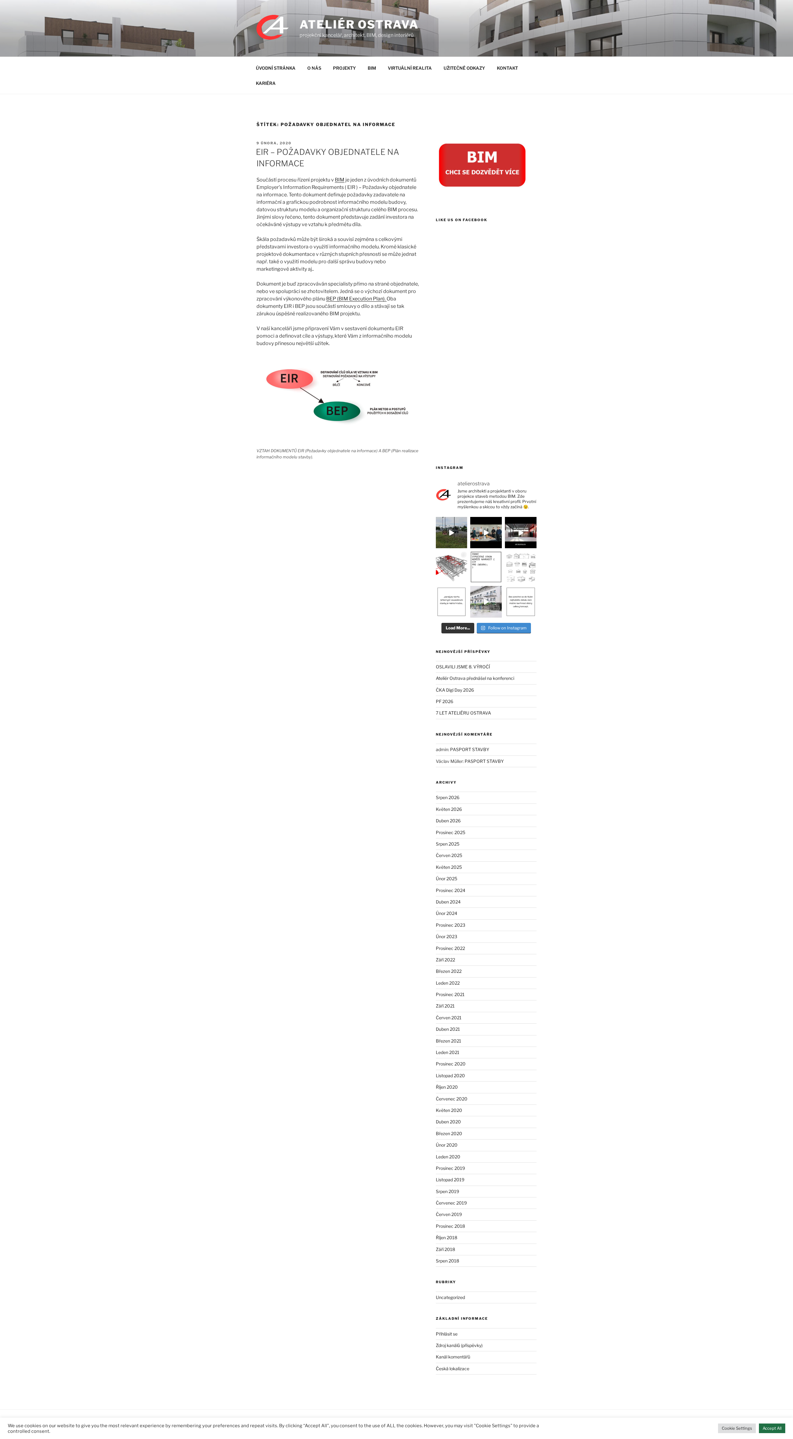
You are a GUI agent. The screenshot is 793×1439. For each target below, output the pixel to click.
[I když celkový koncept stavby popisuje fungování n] (521, 602)
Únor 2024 (446, 913)
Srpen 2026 (447, 797)
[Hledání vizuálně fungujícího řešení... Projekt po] (521, 567)
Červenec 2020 (451, 1098)
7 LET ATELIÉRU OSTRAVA (463, 712)
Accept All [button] (772, 1428)
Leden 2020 (448, 1156)
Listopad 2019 (450, 1179)
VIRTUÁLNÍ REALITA (410, 68)
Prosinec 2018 (450, 1226)
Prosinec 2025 (450, 832)
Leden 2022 (448, 983)
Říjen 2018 (446, 1237)
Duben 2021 (448, 1029)
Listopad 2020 (450, 1075)
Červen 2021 (449, 1017)
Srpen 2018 (447, 1260)
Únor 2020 (447, 1145)
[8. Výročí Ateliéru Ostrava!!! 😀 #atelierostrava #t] (486, 533)
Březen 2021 (448, 1040)
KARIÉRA (266, 83)
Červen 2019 (449, 1214)
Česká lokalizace (452, 1368)
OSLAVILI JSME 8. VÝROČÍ (463, 666)
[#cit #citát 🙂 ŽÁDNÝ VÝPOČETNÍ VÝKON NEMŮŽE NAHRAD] (486, 567)
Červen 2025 (449, 855)
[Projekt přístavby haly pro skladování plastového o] (521, 533)
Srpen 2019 (447, 1191)
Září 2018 (445, 1249)
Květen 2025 (449, 867)
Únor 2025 (446, 878)
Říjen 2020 (447, 1087)
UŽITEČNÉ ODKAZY (464, 68)
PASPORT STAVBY (469, 749)
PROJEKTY (344, 68)
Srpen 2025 (447, 843)
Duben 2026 (448, 820)
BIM (372, 68)
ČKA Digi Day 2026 (455, 690)
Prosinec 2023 (450, 925)
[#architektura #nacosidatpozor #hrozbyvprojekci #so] (451, 602)
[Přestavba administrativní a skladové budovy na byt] (486, 602)
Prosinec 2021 (450, 994)
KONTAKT (507, 68)
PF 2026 (444, 701)
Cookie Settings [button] (737, 1428)
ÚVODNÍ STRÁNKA (276, 68)
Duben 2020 (448, 1121)
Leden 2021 (447, 1052)
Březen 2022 (449, 971)
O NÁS (314, 68)
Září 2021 (445, 1005)
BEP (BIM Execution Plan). (356, 299)
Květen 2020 (449, 1110)
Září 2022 (445, 959)
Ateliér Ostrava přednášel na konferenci (475, 678)
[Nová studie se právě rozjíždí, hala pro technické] (451, 533)
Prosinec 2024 (450, 890)
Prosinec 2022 (450, 948)
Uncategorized (450, 1297)
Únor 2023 (446, 936)
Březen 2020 (449, 1133)
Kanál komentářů (453, 1356)
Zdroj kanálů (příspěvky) (459, 1345)
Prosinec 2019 (450, 1168)
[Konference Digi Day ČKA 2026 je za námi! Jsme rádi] (451, 567)
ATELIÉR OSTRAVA (359, 24)
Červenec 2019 (451, 1202)
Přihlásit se (447, 1333)
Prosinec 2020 (451, 1063)
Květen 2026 (449, 809)
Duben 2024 (448, 901)
